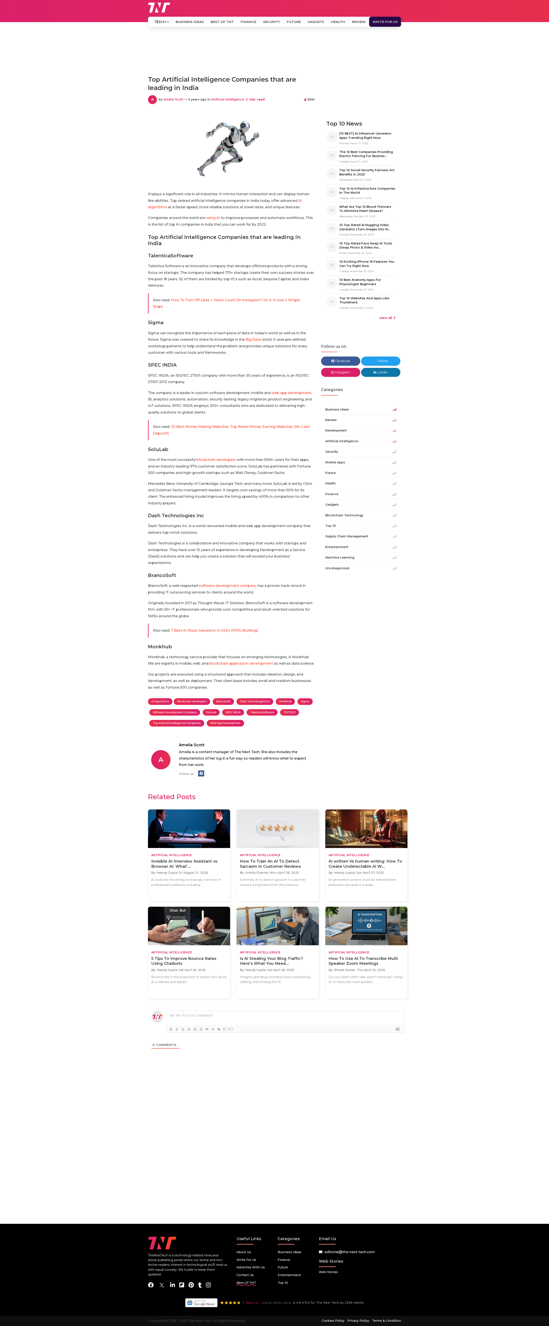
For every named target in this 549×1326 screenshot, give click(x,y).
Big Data (253, 339)
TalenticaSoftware (262, 712)
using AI (213, 218)
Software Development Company (175, 712)
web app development (291, 393)
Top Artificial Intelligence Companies (177, 723)
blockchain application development (241, 663)
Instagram (342, 372)
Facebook (342, 361)
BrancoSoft (223, 701)
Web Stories (328, 1272)
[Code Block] (213, 1029)
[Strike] (189, 1029)
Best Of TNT (222, 22)
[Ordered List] (195, 1029)
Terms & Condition (386, 1321)
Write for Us (385, 22)
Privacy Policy (358, 1321)
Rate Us (252, 1303)
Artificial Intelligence (227, 99)
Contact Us (245, 1275)
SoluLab (211, 712)
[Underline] (183, 1029)
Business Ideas (190, 22)
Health (338, 22)
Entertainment (289, 1275)
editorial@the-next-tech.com (349, 1252)
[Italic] (177, 1029)
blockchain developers (216, 460)
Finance (248, 22)
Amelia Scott (173, 99)
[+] (230, 1029)
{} (224, 1029)
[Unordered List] (201, 1029)
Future (294, 22)
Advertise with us (251, 1267)
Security (271, 22)
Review (359, 22)
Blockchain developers (192, 701)
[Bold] (171, 1029)
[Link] (219, 1029)
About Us (244, 1252)
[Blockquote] (207, 1029)
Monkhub (285, 701)
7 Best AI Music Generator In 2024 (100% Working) (214, 630)
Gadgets (316, 22)
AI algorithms (160, 701)
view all (385, 318)
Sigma (305, 701)
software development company (227, 586)
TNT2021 (290, 712)
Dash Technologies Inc (255, 701)
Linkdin (382, 372)
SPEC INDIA (233, 712)
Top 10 (283, 1283)
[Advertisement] (274, 53)
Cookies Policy (333, 1321)
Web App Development (225, 723)
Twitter (382, 361)
